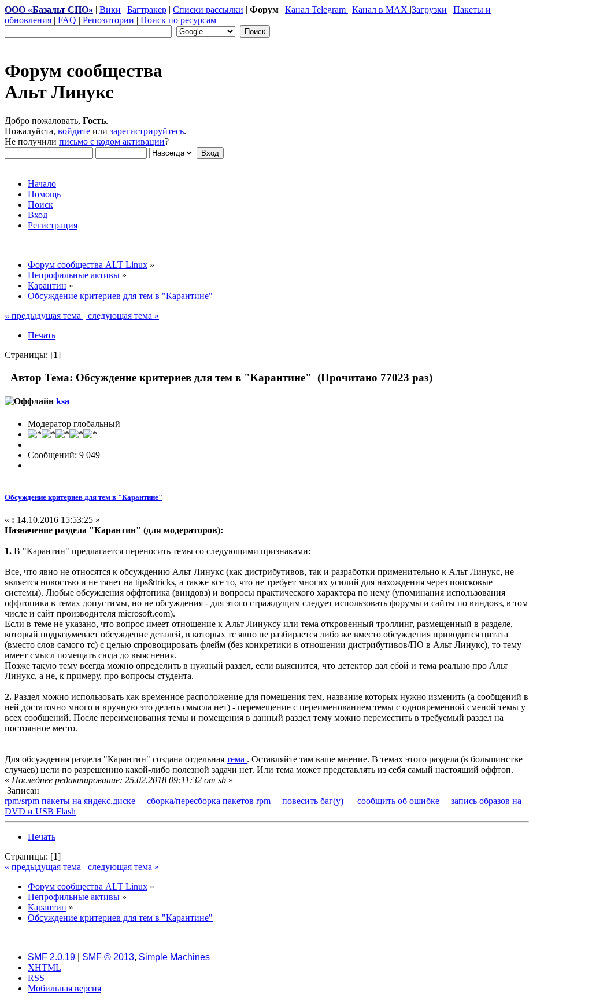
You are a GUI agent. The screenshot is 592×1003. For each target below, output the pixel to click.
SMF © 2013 (108, 957)
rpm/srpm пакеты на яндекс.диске (70, 801)
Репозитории (108, 20)
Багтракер (146, 9)
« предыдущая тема (44, 315)
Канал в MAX (381, 9)
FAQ (67, 20)
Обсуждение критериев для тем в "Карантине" (83, 497)
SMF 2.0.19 (51, 957)
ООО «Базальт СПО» (49, 9)
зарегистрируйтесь (147, 131)
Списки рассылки (208, 9)
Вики (110, 9)
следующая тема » (122, 315)
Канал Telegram (316, 9)
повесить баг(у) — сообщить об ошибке (360, 801)
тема (237, 759)
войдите (74, 131)
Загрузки (429, 9)
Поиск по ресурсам (178, 20)
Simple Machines (174, 957)
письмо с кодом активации (112, 141)
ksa (62, 401)
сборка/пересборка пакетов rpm (209, 801)
